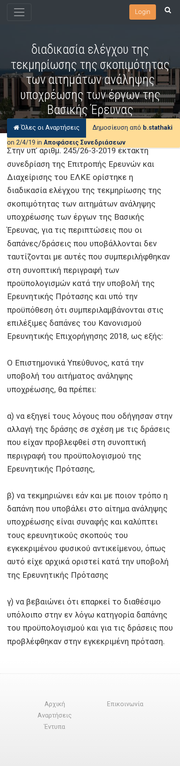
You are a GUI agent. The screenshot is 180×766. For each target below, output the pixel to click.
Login (142, 11)
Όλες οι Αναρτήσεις (49, 127)
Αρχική (55, 704)
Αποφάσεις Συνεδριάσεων (84, 142)
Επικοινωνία (125, 704)
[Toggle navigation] (19, 12)
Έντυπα (54, 727)
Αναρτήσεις (55, 715)
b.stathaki (158, 127)
